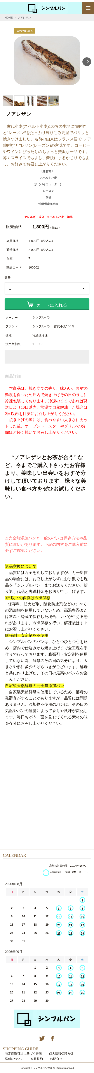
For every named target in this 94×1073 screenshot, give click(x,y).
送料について (14, 1058)
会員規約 (37, 1058)
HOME (9, 17)
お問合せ (56, 1058)
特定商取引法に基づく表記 (23, 1053)
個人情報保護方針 (61, 1053)
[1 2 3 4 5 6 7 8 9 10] (47, 288)
